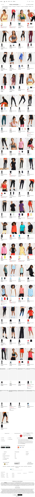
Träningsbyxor (10, 6)
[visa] (20, 447)
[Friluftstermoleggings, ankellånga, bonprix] (13, 100)
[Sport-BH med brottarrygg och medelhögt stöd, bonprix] (4, 15)
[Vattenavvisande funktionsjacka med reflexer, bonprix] (4, 248)
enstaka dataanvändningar (18, 482)
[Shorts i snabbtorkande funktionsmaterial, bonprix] (4, 373)
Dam (4, 1)
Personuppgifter (23, 443)
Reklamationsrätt (30, 466)
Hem (11, 1)
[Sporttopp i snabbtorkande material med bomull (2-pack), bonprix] (30, 395)
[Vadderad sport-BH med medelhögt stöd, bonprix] (13, 353)
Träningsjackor (22, 6)
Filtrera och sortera (30, 4)
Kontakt (5, 453)
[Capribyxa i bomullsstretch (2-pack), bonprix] (22, 57)
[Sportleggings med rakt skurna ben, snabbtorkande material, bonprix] (22, 78)
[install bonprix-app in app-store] (3, 447)
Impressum (22, 466)
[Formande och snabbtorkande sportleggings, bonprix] (4, 36)
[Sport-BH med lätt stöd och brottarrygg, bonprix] (4, 184)
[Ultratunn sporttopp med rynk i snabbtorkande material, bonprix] (13, 163)
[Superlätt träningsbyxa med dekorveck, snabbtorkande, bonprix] (22, 332)
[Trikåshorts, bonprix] (30, 332)
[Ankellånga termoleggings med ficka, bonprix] (4, 395)
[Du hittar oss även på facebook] (15, 463)
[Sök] (27, 1)
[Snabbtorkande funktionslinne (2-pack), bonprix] (30, 248)
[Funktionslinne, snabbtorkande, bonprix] (4, 290)
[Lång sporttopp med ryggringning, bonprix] (22, 120)
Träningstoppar (14, 6)
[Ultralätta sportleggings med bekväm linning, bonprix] (22, 184)
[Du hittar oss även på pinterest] (17, 463)
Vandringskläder (26, 6)
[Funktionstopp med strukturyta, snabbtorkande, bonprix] (22, 248)
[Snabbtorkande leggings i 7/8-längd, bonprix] (30, 57)
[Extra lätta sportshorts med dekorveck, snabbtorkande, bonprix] (13, 269)
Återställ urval (5, 8)
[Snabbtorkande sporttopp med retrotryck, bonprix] (30, 269)
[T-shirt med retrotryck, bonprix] (30, 143)
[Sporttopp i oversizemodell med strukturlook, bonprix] (22, 143)
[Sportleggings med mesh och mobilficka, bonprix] (22, 100)
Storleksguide (5, 459)
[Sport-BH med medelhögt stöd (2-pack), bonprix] (13, 36)
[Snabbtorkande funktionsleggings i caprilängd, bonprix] (30, 184)
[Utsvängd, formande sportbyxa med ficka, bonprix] (4, 163)
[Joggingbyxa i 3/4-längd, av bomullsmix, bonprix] (13, 184)
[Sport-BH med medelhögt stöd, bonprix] (30, 78)
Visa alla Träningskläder (5, 6)
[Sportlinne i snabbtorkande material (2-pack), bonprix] (13, 248)
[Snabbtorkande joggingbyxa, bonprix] (4, 206)
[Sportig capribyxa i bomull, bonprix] (4, 332)
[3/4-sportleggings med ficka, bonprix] (4, 143)
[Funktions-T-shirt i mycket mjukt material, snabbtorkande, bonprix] (4, 269)
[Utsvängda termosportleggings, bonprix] (4, 353)
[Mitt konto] (29, 2)
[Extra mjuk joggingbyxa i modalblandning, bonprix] (4, 120)
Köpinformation (4, 466)
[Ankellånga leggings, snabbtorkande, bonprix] (4, 312)
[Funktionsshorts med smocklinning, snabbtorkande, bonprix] (22, 373)
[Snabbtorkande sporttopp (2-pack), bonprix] (22, 290)
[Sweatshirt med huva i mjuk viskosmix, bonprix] (13, 227)
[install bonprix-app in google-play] (8, 447)
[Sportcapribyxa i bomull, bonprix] (22, 36)
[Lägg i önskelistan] (7, 10)
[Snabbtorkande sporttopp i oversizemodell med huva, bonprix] (13, 206)
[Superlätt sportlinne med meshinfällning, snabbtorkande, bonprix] (22, 206)
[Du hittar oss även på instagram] (18, 463)
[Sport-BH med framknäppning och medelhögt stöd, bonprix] (30, 15)
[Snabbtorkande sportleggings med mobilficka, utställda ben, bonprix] (30, 36)
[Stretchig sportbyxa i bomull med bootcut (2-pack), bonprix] (22, 163)
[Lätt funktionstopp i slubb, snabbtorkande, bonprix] (22, 269)
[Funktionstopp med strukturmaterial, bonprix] (13, 373)
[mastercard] (18, 447)
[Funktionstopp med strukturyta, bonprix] (22, 227)
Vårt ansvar (27, 454)
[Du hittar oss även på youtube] (16, 463)
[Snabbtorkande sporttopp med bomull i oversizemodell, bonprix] (30, 227)
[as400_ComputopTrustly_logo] (22, 447)
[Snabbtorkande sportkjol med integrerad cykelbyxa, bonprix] (30, 120)
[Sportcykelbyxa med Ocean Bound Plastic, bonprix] (4, 417)
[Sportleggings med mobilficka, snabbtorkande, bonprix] (30, 100)
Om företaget (27, 453)
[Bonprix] (1, 1)
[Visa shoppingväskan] (33, 2)
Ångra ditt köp (25, 466)
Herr (6, 1)
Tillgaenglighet (8, 466)
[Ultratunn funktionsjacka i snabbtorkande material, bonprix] (30, 290)
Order (4, 454)
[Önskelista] (31, 2)
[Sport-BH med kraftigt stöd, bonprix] (22, 15)
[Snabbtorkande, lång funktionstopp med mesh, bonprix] (4, 100)
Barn (9, 1)
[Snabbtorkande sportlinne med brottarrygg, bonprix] (4, 227)
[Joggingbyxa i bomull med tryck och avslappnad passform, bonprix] (22, 395)
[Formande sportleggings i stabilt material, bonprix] (30, 163)
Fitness (2, 8)
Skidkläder (30, 6)
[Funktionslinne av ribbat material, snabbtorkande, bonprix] (13, 290)
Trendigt (14, 1)
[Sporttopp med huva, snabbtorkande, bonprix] (30, 312)
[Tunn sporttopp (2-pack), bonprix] (13, 78)
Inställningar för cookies (17, 466)
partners (5, 482)
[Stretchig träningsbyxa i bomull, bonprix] (4, 57)
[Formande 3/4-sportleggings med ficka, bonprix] (13, 15)
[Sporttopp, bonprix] (4, 78)
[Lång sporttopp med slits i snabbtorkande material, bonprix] (13, 57)
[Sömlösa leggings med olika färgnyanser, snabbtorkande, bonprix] (22, 312)
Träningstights (18, 6)
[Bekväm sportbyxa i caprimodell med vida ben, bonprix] (30, 373)
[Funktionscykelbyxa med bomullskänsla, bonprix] (13, 332)
